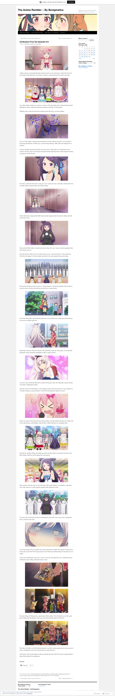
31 (89, 56)
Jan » (94, 58)
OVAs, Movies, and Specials (52, 32)
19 (94, 52)
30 (87, 56)
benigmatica (38, 44)
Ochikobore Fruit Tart (63, 674)
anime (32, 675)
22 (84, 54)
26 (94, 54)
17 (89, 52)
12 (94, 50)
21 (82, 54)
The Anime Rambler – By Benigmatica (40, 10)
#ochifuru (25, 675)
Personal (62, 32)
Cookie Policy (29, 693)
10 (89, 50)
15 (84, 52)
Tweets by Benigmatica (83, 67)
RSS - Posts (41, 686)
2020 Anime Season (35, 674)
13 (79, 52)
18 (91, 52)
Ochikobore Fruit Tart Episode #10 (34, 41)
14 (82, 52)
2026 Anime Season (25, 32)
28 (82, 56)
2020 (29, 675)
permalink (57, 675)
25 (91, 54)
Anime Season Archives (37, 32)
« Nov (80, 58)
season (45, 675)
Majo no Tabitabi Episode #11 (66, 38)
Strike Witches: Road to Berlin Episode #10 (30, 38)
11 (91, 50)
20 (79, 54)
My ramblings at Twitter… (86, 66)
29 (84, 56)
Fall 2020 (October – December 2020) (49, 674)
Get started (71, 2)
